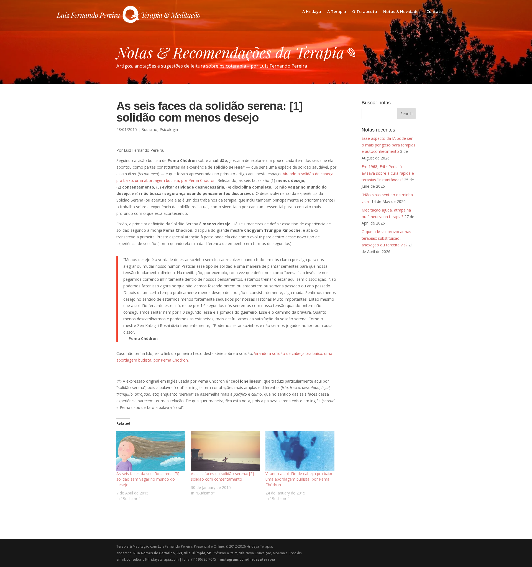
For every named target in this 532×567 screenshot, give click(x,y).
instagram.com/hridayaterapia (247, 559)
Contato (434, 12)
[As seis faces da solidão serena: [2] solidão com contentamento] (225, 451)
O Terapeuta (364, 12)
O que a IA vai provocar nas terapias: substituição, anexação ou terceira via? (386, 238)
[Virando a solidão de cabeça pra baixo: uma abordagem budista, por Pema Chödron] (299, 451)
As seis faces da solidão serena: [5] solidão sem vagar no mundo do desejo (147, 479)
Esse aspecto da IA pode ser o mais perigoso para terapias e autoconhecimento (388, 145)
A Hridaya (311, 12)
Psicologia (169, 129)
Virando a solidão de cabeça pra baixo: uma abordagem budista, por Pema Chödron (299, 479)
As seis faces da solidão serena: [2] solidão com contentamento (222, 476)
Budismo (149, 129)
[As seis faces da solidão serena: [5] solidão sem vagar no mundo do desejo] (150, 451)
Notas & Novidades (401, 12)
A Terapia (336, 12)
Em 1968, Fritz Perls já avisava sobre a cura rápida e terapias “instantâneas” (388, 173)
